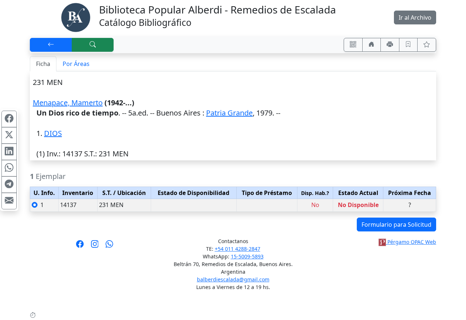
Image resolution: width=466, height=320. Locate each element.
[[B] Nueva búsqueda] (93, 45)
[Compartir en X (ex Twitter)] (9, 135)
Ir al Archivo (415, 17)
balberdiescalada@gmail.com (233, 279)
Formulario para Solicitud (396, 225)
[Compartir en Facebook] (9, 119)
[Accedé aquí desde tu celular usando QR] (353, 45)
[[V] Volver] (51, 45)
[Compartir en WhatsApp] (9, 168)
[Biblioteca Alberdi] (75, 17)
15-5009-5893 (247, 256)
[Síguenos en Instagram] (95, 246)
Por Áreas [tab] (76, 64)
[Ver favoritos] (426, 45)
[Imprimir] (389, 45)
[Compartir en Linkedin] (9, 152)
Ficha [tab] (43, 64)
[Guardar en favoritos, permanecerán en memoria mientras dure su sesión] (408, 45)
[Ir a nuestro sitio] (371, 45)
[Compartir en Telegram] (9, 184)
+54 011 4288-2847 (237, 248)
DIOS (53, 133)
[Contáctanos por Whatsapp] (109, 246)
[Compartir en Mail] (9, 201)
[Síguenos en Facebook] (80, 246)
